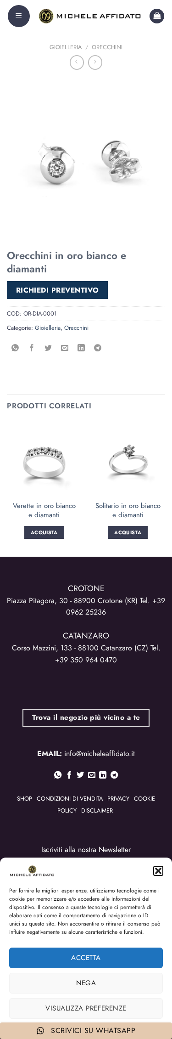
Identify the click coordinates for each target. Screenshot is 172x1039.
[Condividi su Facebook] (31, 348)
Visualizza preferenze (85, 1008)
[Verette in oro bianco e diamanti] (44, 458)
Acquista (44, 532)
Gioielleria (66, 47)
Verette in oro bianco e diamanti (44, 511)
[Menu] (19, 16)
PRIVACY (118, 798)
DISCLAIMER (97, 810)
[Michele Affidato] (89, 16)
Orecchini (107, 47)
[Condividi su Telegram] (97, 348)
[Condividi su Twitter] (48, 348)
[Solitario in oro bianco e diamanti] (127, 458)
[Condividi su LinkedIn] (81, 348)
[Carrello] (157, 16)
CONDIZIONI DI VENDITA (70, 798)
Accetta (85, 958)
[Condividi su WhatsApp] (15, 348)
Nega (86, 983)
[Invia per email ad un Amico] (64, 348)
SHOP (24, 798)
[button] (158, 870)
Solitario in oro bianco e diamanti (128, 511)
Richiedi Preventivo (57, 290)
